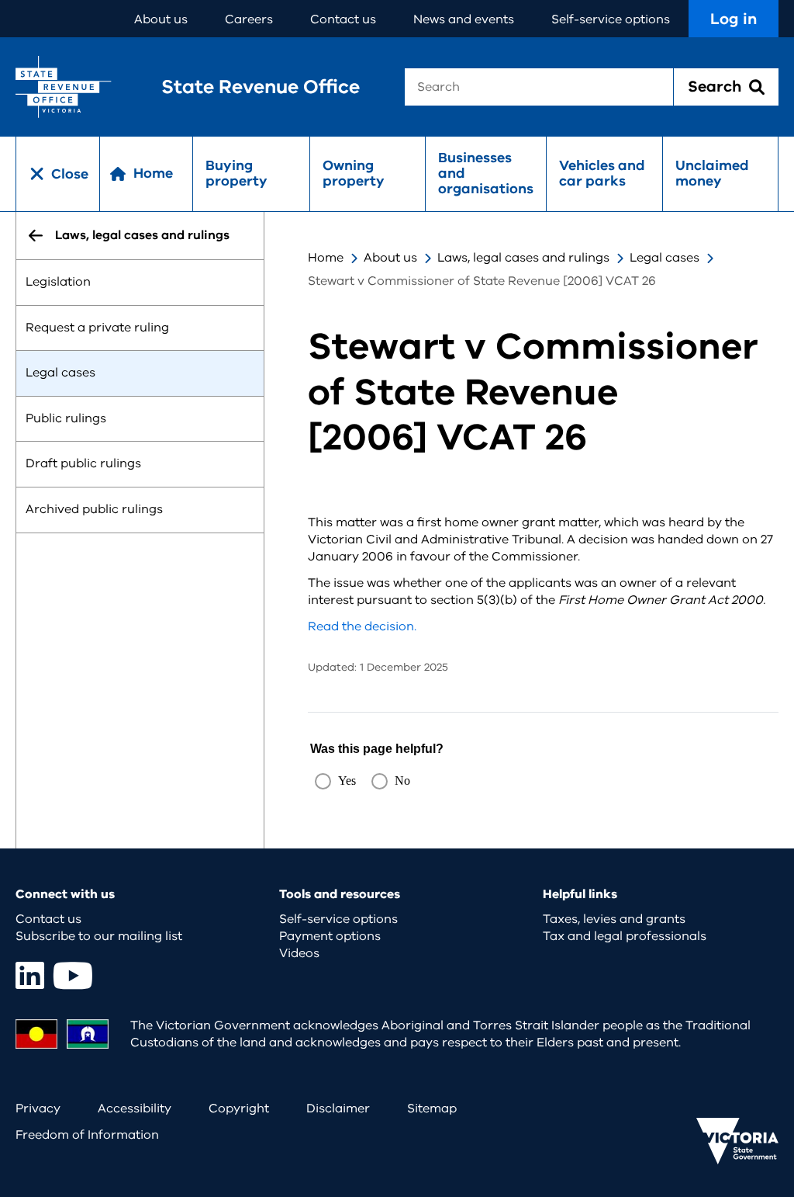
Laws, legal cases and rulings (523, 257)
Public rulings (66, 418)
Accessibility (134, 1108)
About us (161, 19)
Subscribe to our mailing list (99, 936)
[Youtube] (73, 975)
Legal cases (60, 373)
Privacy (38, 1108)
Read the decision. (362, 626)
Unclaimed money (712, 173)
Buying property (236, 173)
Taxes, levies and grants (614, 919)
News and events (463, 19)
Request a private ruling (97, 327)
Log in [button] (733, 19)
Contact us (343, 19)
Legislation (58, 281)
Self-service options (610, 19)
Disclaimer (338, 1108)
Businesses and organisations (485, 173)
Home (325, 257)
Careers (249, 19)
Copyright (239, 1108)
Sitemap (432, 1108)
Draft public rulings (83, 464)
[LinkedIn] (30, 975)
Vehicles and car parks (602, 173)
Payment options (330, 936)
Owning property (354, 173)
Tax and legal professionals (624, 936)
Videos (299, 953)
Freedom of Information (87, 1134)
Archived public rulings (94, 509)
